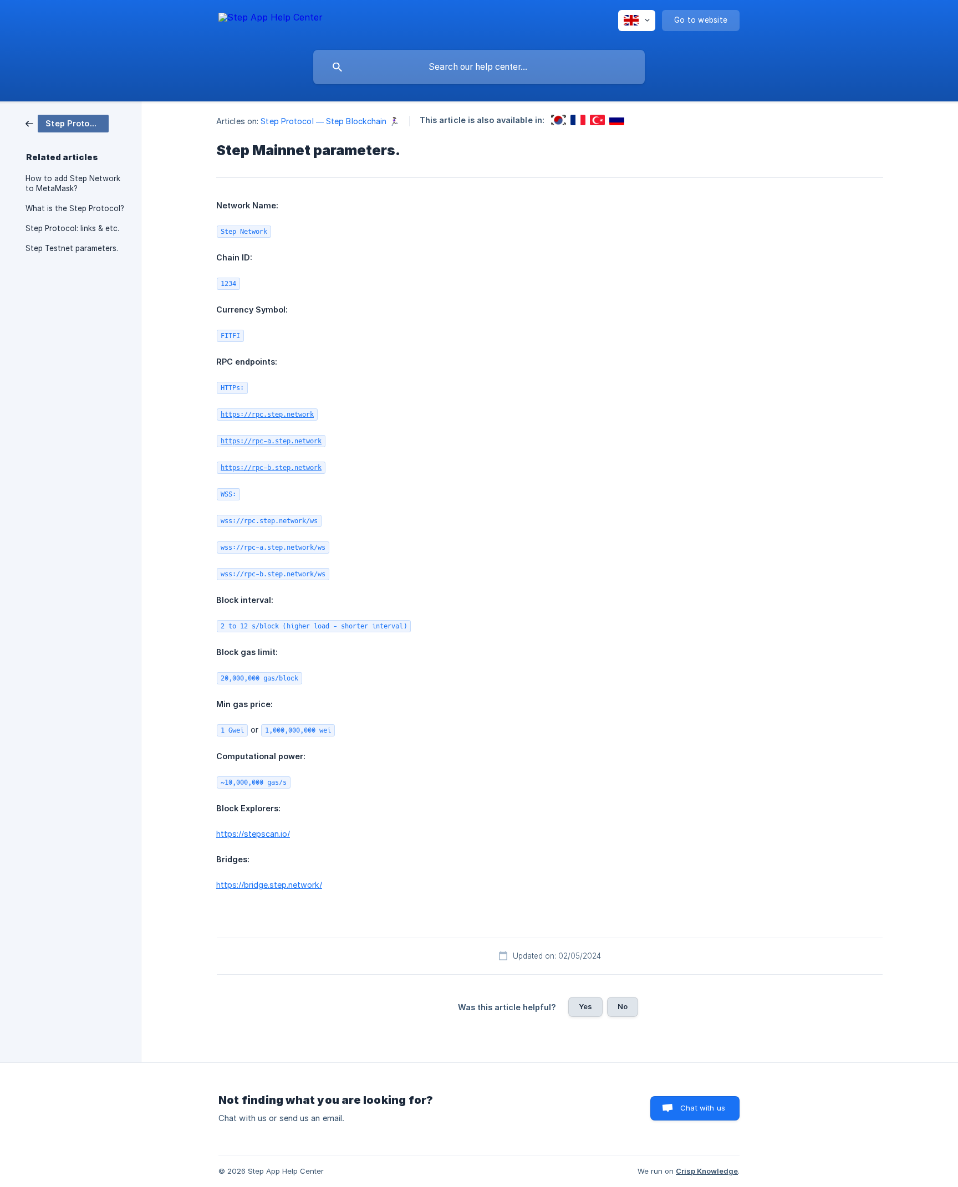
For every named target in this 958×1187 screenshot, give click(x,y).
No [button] (623, 1006)
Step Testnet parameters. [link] (72, 248)
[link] (67, 122)
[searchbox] (479, 67)
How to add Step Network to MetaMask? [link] (73, 183)
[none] (270, 22)
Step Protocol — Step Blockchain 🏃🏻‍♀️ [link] (330, 121)
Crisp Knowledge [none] (707, 1170)
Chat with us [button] (702, 1107)
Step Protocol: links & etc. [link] (72, 228)
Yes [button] (585, 1006)
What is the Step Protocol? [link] (75, 208)
